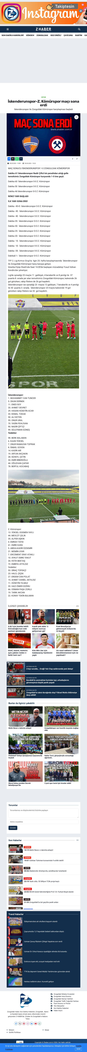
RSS (20, 1042)
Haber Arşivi (58, 1011)
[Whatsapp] (39, 1023)
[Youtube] (35, 1023)
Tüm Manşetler (59, 1006)
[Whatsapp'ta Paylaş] (17, 159)
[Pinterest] (24, 1023)
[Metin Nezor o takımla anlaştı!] (25, 716)
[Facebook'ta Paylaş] (9, 159)
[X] (20, 1023)
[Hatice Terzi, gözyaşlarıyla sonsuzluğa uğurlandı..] (61, 744)
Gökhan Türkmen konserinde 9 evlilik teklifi (44, 860)
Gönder (13, 828)
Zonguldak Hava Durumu (62, 996)
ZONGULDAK (42, 35)
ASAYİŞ (27, 868)
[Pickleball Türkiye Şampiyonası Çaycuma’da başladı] (25, 744)
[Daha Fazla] (21, 159)
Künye (47, 1030)
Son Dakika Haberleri (61, 1008)
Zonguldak (28, 878)
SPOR (43, 97)
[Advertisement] (43, 66)
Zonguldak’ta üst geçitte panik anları (41, 902)
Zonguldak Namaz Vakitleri (63, 999)
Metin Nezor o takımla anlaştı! (19, 728)
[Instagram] (27, 1023)
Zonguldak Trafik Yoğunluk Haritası (66, 1001)
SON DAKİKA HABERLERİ (13, 35)
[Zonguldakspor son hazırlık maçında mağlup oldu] (61, 716)
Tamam (78, 1049)
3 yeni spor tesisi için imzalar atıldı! (57, 783)
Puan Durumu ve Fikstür (62, 1003)
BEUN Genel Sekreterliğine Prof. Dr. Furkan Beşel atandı (49, 892)
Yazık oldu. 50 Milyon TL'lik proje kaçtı (41, 881)
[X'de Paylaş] (13, 159)
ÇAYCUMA (68, 35)
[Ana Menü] (8, 29)
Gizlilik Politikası (15, 1032)
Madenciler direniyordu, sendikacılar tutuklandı (45, 871)
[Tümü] (77, 840)
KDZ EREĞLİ (56, 35)
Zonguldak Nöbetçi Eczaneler (64, 994)
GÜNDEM (30, 35)
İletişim (11, 1030)
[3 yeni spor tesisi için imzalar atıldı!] (61, 771)
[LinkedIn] (31, 1023)
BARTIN (78, 35)
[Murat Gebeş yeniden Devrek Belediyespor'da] (25, 771)
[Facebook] (16, 1023)
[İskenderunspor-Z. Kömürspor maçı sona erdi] (43, 134)
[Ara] (79, 29)
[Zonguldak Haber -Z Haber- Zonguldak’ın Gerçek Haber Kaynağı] (43, 29)
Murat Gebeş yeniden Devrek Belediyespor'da (19, 784)
